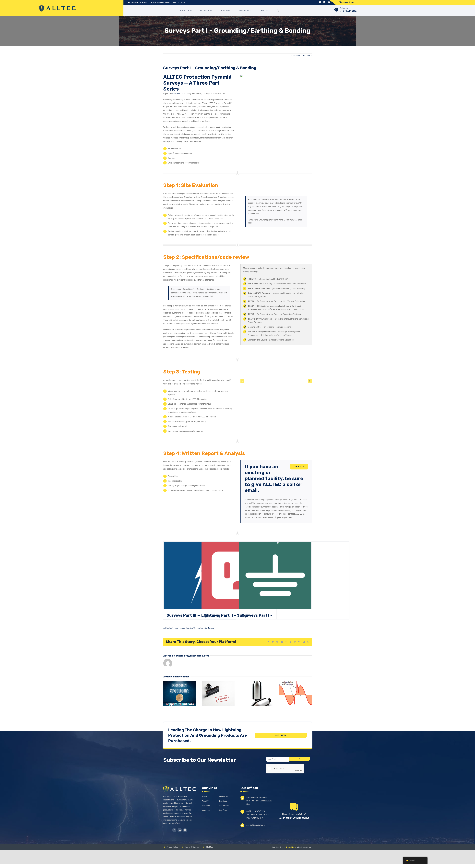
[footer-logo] (179, 787)
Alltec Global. (291, 847)
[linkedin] (180, 830)
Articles (166, 628)
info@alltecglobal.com (139, 2)
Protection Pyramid (207, 628)
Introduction (177, 93)
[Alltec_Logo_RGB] (57, 5)
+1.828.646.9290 (258, 811)
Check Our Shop (346, 2)
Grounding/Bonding (193, 628)
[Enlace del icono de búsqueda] (278, 10)
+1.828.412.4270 (256, 818)
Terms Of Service (192, 847)
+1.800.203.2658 (262, 814)
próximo (306, 56)
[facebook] (174, 830)
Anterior (296, 56)
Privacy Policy (172, 847)
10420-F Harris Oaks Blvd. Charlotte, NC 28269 (169, 2)
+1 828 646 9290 (348, 11)
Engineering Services (177, 628)
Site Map (209, 847)
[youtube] (185, 830)
